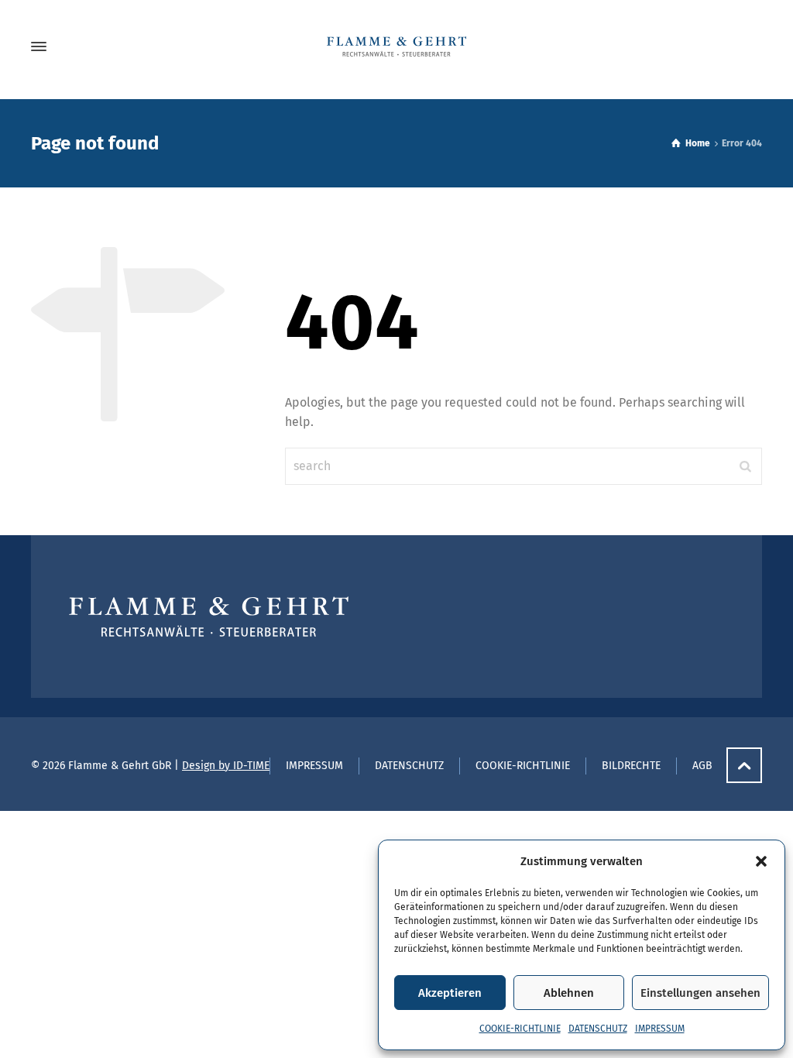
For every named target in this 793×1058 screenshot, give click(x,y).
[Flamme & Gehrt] (396, 46)
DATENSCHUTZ (597, 1028)
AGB (702, 765)
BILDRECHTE (631, 765)
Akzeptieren (450, 993)
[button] (761, 861)
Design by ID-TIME (225, 765)
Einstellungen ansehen (700, 993)
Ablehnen (569, 993)
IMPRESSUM (660, 1028)
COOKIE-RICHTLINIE (520, 1028)
